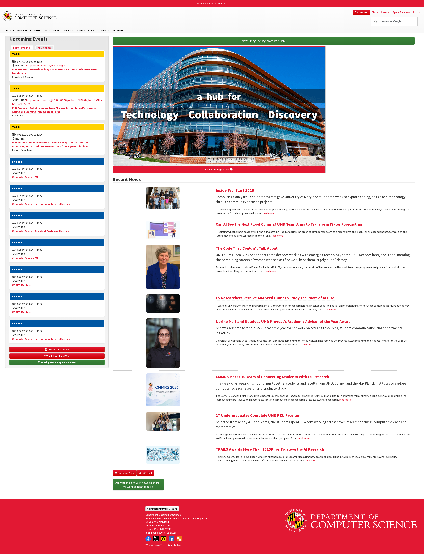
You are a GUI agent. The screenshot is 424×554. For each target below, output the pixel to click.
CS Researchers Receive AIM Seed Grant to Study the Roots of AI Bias (275, 297)
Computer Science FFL (25, 177)
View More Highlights (217, 169)
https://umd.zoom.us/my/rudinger (45, 65)
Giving (118, 30)
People (9, 30)
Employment (361, 12)
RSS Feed (147, 472)
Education (42, 30)
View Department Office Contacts (162, 508)
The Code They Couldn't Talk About (247, 248)
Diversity (104, 30)
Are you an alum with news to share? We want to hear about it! (138, 485)
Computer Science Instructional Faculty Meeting (41, 204)
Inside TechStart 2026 (235, 190)
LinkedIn (171, 538)
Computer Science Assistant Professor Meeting (40, 231)
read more (268, 213)
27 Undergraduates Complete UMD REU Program (258, 415)
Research (24, 30)
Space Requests (401, 12)
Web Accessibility (154, 545)
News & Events (64, 30)
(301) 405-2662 (167, 532)
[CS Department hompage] (350, 519)
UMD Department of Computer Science (29, 16)
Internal (385, 12)
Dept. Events (23, 47)
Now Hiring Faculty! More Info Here (264, 41)
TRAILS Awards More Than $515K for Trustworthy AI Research (270, 449)
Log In (416, 12)
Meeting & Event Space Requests (58, 362)
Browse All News (125, 472)
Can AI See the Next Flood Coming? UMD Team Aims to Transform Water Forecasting (289, 224)
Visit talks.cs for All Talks (58, 356)
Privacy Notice (173, 545)
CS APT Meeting (21, 285)
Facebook (148, 538)
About (375, 12)
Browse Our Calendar (58, 349)
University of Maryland (212, 3)
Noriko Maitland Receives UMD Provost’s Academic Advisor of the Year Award (283, 321)
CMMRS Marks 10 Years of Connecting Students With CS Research (272, 376)
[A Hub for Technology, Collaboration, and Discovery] (219, 106)
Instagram (163, 538)
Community (85, 30)
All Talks (44, 47)
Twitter (156, 538)
